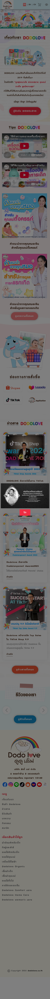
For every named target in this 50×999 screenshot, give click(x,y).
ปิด (25, 512)
